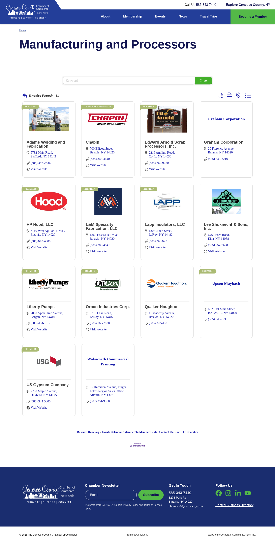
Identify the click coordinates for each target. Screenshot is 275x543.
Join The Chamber (186, 432)
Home (22, 30)
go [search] (205, 80)
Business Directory (88, 432)
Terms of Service (153, 505)
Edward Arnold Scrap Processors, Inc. (165, 144)
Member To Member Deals (140, 432)
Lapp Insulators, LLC (165, 224)
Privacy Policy (130, 505)
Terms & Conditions (137, 534)
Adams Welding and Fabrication (46, 144)
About (105, 16)
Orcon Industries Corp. (108, 306)
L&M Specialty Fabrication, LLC (102, 226)
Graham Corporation (223, 142)
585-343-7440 (206, 4)
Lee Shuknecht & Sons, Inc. (226, 226)
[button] (24, 95)
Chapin (92, 142)
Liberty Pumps (41, 306)
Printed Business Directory (234, 505)
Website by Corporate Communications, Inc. (232, 534)
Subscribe (151, 495)
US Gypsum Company (48, 385)
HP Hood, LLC (40, 224)
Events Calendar (112, 432)
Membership (132, 16)
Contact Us (166, 432)
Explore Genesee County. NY (248, 4)
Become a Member (253, 16)
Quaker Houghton (162, 306)
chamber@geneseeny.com (186, 506)
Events (160, 16)
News (183, 16)
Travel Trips (209, 16)
